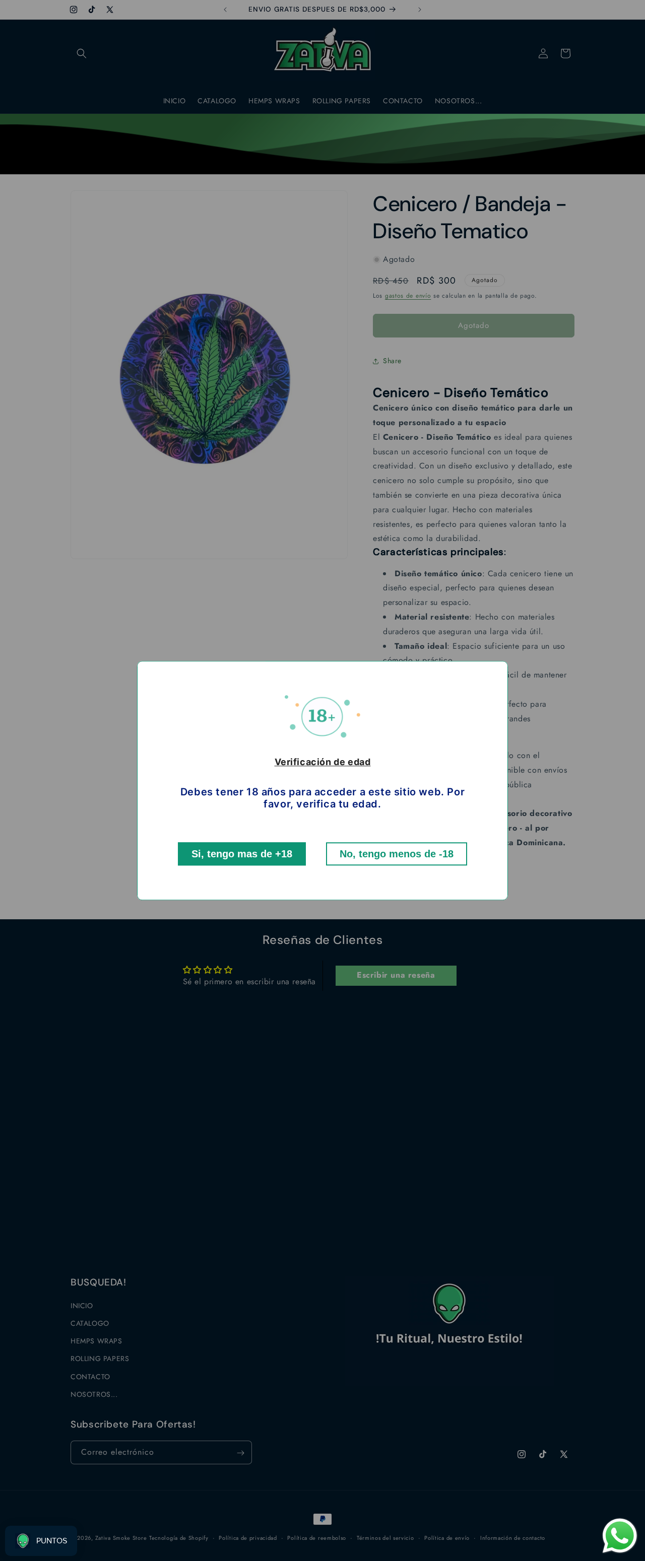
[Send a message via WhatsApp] (620, 1536)
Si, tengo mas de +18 (241, 853)
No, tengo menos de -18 (397, 853)
